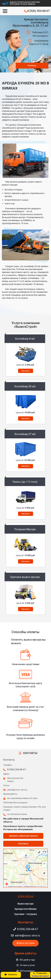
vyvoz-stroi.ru (25, 896)
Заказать (32, 65)
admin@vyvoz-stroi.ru (27, 935)
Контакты (23, 843)
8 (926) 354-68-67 (38, 11)
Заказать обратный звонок (23, 835)
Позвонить (40, 974)
